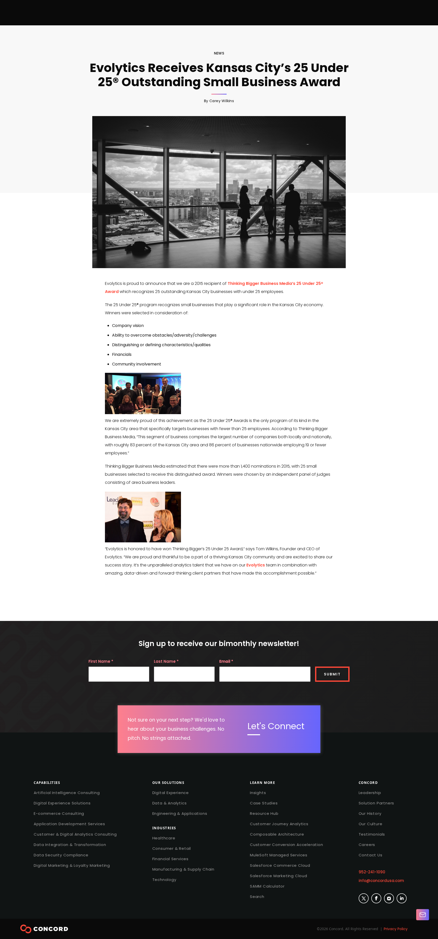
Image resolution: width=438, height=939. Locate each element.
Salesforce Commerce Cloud (280, 865)
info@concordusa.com (381, 880)
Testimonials (372, 834)
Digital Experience (170, 792)
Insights (258, 792)
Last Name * (166, 661)
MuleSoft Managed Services (278, 855)
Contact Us (370, 855)
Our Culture (370, 823)
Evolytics (255, 565)
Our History (370, 813)
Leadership (370, 792)
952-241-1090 (372, 872)
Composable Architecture (277, 834)
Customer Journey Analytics (279, 823)
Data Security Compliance (61, 855)
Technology (164, 879)
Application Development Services (69, 823)
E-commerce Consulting (59, 813)
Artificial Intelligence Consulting (67, 792)
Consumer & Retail (171, 848)
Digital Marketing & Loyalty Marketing (72, 865)
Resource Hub (264, 813)
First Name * (100, 661)
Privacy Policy (396, 928)
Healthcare (163, 838)
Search (257, 896)
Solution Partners (376, 803)
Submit (332, 674)
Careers (367, 844)
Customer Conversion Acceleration (286, 844)
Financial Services (170, 858)
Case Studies (264, 803)
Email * (226, 661)
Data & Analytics (169, 803)
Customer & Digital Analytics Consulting (75, 834)
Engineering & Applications (179, 813)
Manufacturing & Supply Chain (183, 869)
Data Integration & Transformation (70, 844)
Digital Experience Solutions (62, 803)
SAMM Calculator (267, 886)
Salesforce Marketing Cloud (278, 875)
